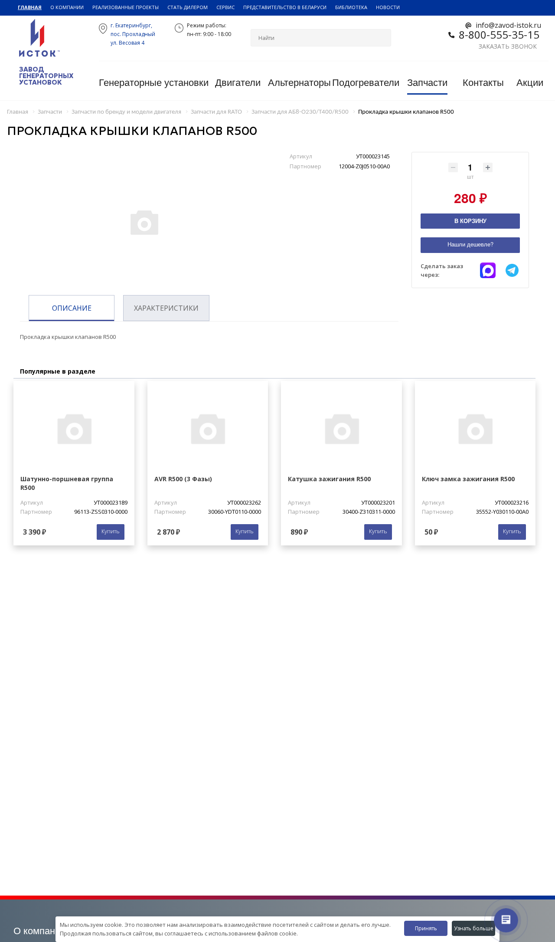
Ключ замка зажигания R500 (468, 479)
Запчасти (427, 82)
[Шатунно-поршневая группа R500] (73, 428)
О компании (67, 7)
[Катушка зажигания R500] (341, 428)
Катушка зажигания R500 (329, 479)
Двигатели (238, 82)
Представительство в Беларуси (284, 7)
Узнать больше (473, 928)
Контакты (483, 82)
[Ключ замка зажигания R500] (475, 428)
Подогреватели (365, 82)
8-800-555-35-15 (499, 34)
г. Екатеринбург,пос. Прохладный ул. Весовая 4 (133, 34)
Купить (110, 531)
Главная (30, 7)
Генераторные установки (154, 82)
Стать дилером (187, 7)
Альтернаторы (299, 82)
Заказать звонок (508, 46)
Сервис (225, 7)
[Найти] (380, 37)
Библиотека (351, 7)
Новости (388, 7)
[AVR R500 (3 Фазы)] (207, 428)
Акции (529, 82)
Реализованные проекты (125, 7)
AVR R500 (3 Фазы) (183, 479)
